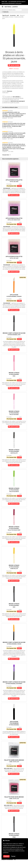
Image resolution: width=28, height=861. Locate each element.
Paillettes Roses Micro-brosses (14, 797)
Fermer (13, 856)
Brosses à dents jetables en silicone (14, 333)
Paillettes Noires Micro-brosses (14, 760)
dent (18, 15)
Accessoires (13, 15)
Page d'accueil (5, 15)
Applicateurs (14, 295)
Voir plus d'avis (5, 154)
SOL (15, 859)
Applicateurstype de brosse (14, 723)
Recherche (5, 11)
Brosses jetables (14, 374)
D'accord (6, 856)
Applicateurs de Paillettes (14, 180)
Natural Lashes (11, 7)
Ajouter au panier (14, 65)
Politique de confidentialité (7, 859)
